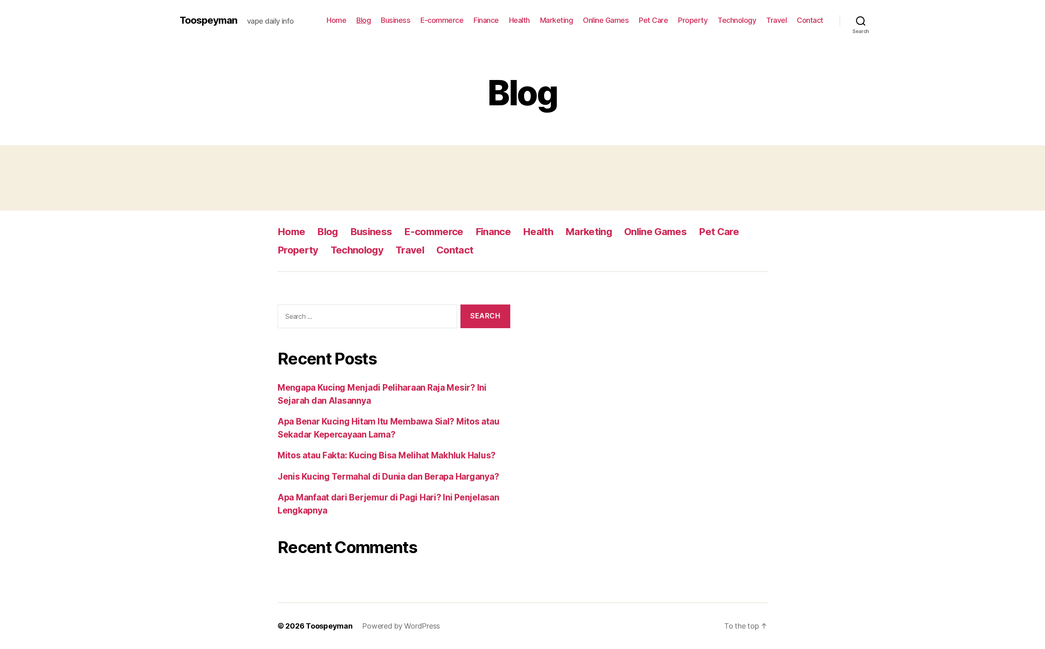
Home (336, 20)
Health (519, 20)
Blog (363, 20)
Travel (776, 20)
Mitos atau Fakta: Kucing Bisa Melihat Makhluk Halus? (387, 455)
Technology (737, 20)
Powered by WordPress (401, 626)
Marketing (556, 20)
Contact (810, 20)
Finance (486, 20)
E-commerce (441, 20)
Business (395, 20)
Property (692, 20)
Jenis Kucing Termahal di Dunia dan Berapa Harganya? (388, 476)
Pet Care (653, 20)
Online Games (606, 20)
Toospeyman (208, 20)
